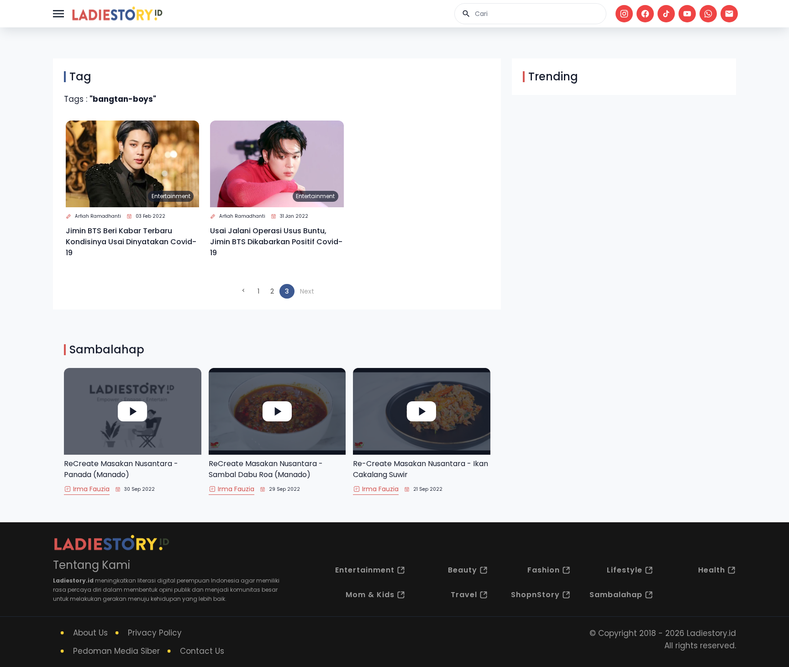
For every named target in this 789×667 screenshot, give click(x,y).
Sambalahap (615, 594)
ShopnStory (535, 594)
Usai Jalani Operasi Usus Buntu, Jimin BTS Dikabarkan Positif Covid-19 (276, 242)
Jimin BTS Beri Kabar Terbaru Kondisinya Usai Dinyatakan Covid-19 (131, 242)
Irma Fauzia (91, 489)
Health (711, 570)
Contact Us (202, 651)
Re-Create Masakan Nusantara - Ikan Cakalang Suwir (420, 469)
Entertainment (171, 196)
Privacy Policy (155, 632)
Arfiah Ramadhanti (98, 216)
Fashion (543, 570)
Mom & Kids (370, 594)
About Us (90, 632)
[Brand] (117, 13)
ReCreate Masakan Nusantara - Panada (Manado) (121, 469)
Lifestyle (624, 570)
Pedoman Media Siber (116, 651)
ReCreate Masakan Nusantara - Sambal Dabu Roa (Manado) (266, 469)
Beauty (462, 570)
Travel (464, 594)
